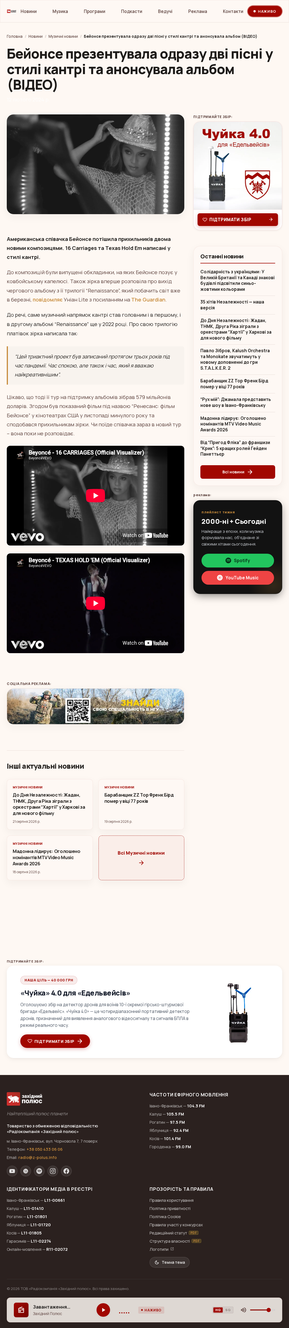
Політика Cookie (165, 1216)
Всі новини (237, 472)
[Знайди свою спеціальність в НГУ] (95, 706)
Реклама (197, 11)
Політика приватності (170, 1208)
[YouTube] (12, 1171)
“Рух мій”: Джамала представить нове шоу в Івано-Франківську (235, 402)
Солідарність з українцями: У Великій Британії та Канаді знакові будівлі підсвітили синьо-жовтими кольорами (237, 280)
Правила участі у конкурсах (176, 1224)
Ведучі (165, 11)
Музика (60, 11)
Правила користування (172, 1200)
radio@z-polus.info (37, 1157)
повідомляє (48, 299)
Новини (29, 11)
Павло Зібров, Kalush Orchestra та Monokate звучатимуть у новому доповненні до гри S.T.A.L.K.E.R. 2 (235, 359)
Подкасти (131, 11)
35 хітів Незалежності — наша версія (232, 305)
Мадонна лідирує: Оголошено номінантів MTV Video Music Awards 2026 (233, 424)
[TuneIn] (25, 1171)
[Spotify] (39, 1171)
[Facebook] (66, 1171)
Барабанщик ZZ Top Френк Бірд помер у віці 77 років (234, 384)
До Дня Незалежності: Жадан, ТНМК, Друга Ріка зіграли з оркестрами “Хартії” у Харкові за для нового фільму (236, 329)
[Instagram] (52, 1171)
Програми (94, 11)
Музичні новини (63, 36)
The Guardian (148, 299)
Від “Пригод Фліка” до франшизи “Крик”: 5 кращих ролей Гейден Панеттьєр (235, 448)
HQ (218, 1310)
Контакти (233, 11)
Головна (15, 36)
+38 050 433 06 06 (45, 1149)
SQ (228, 1310)
